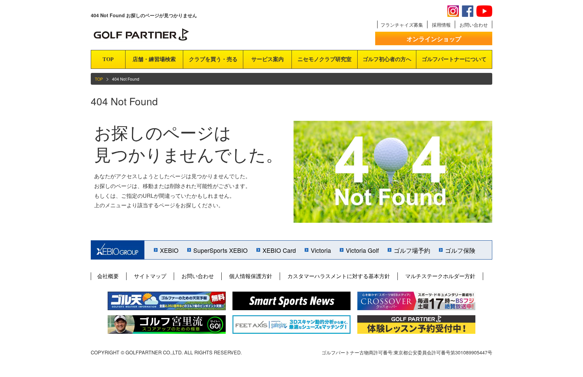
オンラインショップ (434, 38)
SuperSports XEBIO (220, 250)
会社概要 (108, 276)
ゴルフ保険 (460, 250)
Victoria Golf (362, 250)
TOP (108, 59)
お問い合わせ (474, 24)
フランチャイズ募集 (402, 24)
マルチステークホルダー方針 (440, 276)
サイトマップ (150, 276)
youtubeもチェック (484, 11)
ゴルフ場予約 (412, 250)
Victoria (321, 250)
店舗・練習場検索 (154, 59)
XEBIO (169, 250)
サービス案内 (267, 59)
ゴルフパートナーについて (454, 59)
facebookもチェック (467, 11)
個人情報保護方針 (250, 276)
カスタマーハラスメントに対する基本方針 (338, 276)
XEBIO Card (279, 250)
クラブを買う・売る (213, 59)
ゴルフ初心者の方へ (387, 59)
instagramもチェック (453, 11)
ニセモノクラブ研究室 (325, 59)
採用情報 (441, 24)
